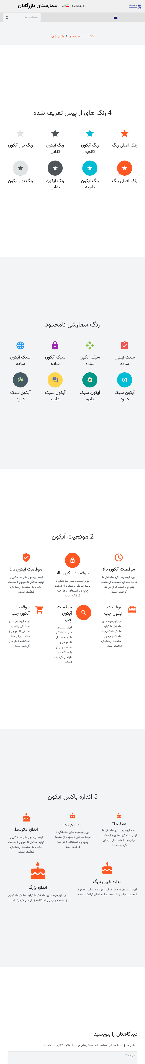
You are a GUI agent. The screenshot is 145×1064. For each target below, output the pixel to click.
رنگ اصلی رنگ (124, 181)
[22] (135, 6)
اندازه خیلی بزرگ (107, 881)
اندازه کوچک (72, 825)
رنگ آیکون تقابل (55, 184)
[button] (115, 17)
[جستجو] (7, 17)
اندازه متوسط (26, 829)
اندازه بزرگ (38, 887)
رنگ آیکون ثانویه (90, 184)
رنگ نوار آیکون (20, 181)
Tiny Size (119, 824)
